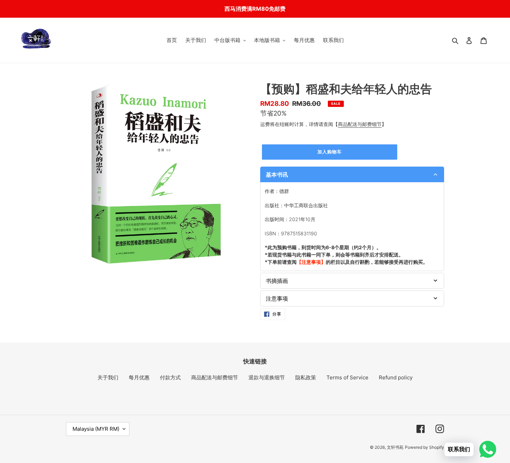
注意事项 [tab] (277, 298)
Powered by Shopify (424, 447)
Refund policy (396, 377)
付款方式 (170, 377)
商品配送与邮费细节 (360, 124)
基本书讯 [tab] (277, 174)
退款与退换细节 (266, 377)
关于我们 (107, 377)
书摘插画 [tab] (277, 280)
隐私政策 (305, 377)
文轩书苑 (395, 447)
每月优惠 (139, 377)
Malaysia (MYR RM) (96, 429)
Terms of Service (347, 377)
